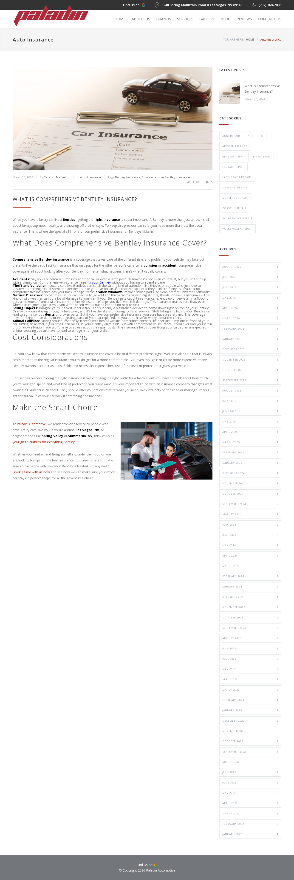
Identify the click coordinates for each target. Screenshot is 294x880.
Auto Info (255, 136)
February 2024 (250, 576)
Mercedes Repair (235, 197)
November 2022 (250, 731)
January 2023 (250, 710)
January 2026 (250, 339)
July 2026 (250, 277)
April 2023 (250, 679)
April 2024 (250, 555)
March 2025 (250, 442)
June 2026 (250, 287)
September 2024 (250, 504)
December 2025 (250, 349)
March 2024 (250, 566)
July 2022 (250, 772)
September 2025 (250, 380)
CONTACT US (269, 19)
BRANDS (163, 19)
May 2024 (250, 545)
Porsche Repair (234, 208)
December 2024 (250, 473)
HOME (120, 19)
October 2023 (250, 617)
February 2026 (250, 328)
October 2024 (250, 493)
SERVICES (185, 19)
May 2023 (250, 669)
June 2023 (250, 658)
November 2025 (250, 359)
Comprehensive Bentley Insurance (166, 177)
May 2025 (250, 421)
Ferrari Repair (233, 166)
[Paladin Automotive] (55, 15)
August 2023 (250, 638)
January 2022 (250, 834)
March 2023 (250, 689)
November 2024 (250, 483)
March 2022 (250, 813)
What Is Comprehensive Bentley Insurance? (75, 199)
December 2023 (250, 597)
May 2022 (250, 792)
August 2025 (250, 390)
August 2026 (250, 266)
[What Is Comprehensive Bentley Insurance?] (112, 118)
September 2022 (250, 751)
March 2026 (250, 318)
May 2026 (250, 297)
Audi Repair (231, 136)
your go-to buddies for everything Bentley (44, 442)
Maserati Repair (234, 187)
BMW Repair (262, 156)
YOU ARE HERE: (233, 39)
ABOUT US (141, 19)
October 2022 (250, 741)
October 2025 (250, 370)
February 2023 (250, 700)
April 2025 (250, 431)
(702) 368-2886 (270, 5)
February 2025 (250, 452)
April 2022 (250, 803)
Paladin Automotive (31, 424)
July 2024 (250, 524)
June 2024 (250, 535)
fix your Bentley (99, 282)
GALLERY (207, 19)
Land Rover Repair (236, 177)
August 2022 (250, 762)
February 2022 (250, 823)
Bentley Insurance (127, 177)
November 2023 (250, 607)
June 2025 (250, 411)
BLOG (226, 19)
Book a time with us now (31, 472)
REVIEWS (244, 19)
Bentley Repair (234, 156)
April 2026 (250, 308)
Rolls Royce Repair (237, 218)
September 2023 (250, 627)
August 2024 (250, 514)
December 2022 (250, 720)
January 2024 (250, 586)
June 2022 (250, 782)
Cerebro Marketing (57, 177)
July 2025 (250, 401)
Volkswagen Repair (237, 228)
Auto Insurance (90, 177)
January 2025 (250, 462)
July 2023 (250, 648)
